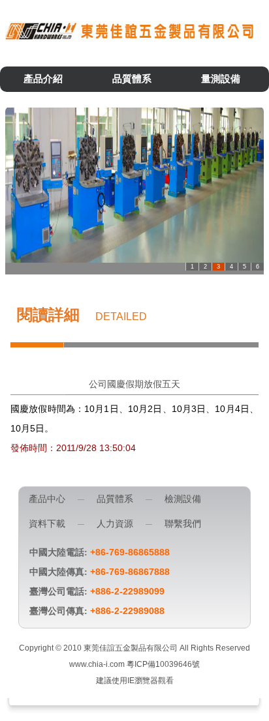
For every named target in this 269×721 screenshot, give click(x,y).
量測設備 (220, 79)
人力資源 (115, 524)
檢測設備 (183, 499)
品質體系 (131, 79)
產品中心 (47, 499)
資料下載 (47, 524)
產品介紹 (43, 79)
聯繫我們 (183, 524)
